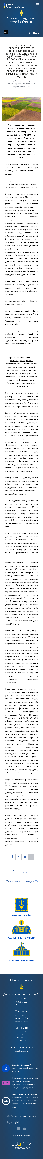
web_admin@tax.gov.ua (22, 1088)
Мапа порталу (19, 980)
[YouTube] (24, 1128)
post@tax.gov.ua (21, 1051)
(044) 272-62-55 (21, 1015)
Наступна (30, 882)
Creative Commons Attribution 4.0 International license (25, 1101)
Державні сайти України (15, 7)
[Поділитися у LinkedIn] (25, 857)
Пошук (36, 33)
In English (15, 1122)
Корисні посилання (21, 1135)
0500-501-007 (21, 1032)
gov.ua (9, 4)
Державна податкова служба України (21, 20)
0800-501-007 (21, 1041)
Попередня (15, 882)
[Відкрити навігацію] (37, 4)
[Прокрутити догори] (38, 1145)
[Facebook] (18, 1128)
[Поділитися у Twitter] (19, 857)
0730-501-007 (21, 1038)
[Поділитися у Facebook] (12, 857)
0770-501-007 (21, 1035)
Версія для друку (23, 872)
